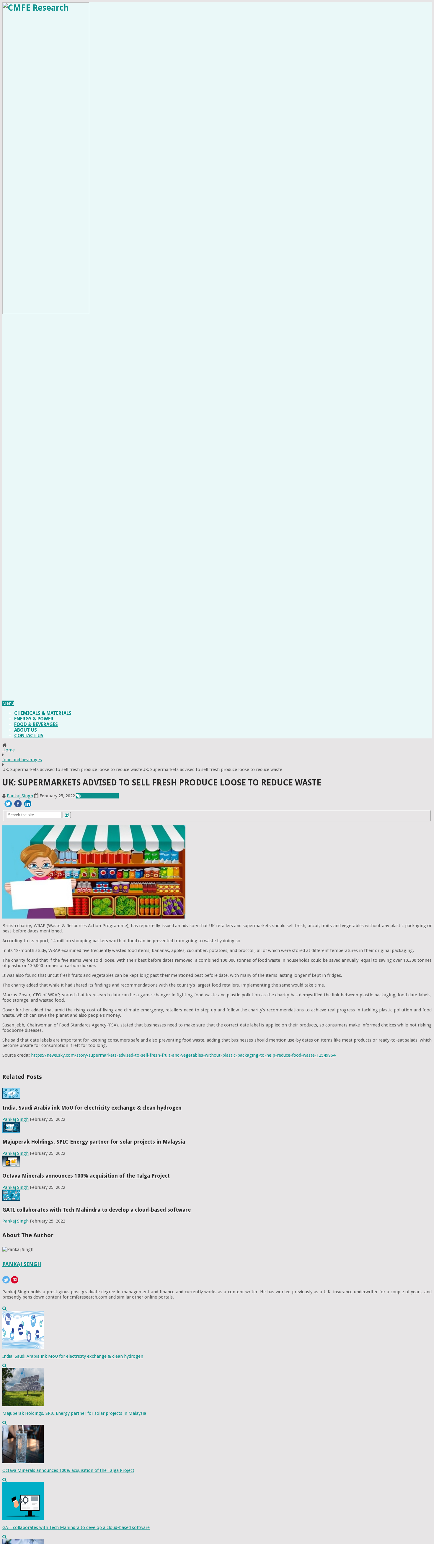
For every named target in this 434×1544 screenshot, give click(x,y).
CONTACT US (28, 735)
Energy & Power (33, 719)
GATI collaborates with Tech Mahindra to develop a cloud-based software (96, 1210)
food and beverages (22, 759)
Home (8, 750)
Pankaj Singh (20, 795)
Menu (8, 703)
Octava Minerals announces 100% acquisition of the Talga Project (86, 1176)
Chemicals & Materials (42, 713)
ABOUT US (25, 730)
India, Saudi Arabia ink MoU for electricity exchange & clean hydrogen (92, 1108)
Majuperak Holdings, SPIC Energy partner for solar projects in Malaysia (93, 1142)
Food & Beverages (36, 724)
